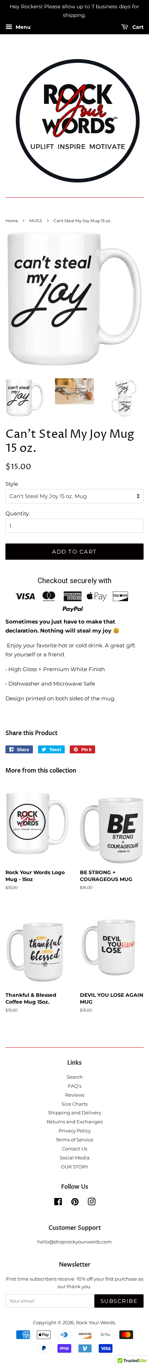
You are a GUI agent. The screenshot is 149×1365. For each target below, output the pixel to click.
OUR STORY (74, 1167)
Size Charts (74, 1104)
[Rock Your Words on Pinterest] (75, 1203)
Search (75, 1077)
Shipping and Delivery (74, 1112)
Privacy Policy (75, 1130)
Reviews (74, 1095)
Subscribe (119, 1301)
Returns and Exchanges (75, 1121)
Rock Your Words (95, 1322)
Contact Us (74, 1149)
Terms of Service (74, 1139)
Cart (137, 27)
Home (11, 220)
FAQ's (74, 1086)
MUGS (35, 220)
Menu (22, 27)
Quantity (17, 513)
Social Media (75, 1158)
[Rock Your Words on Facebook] (58, 1203)
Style (11, 483)
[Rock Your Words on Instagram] (91, 1203)
